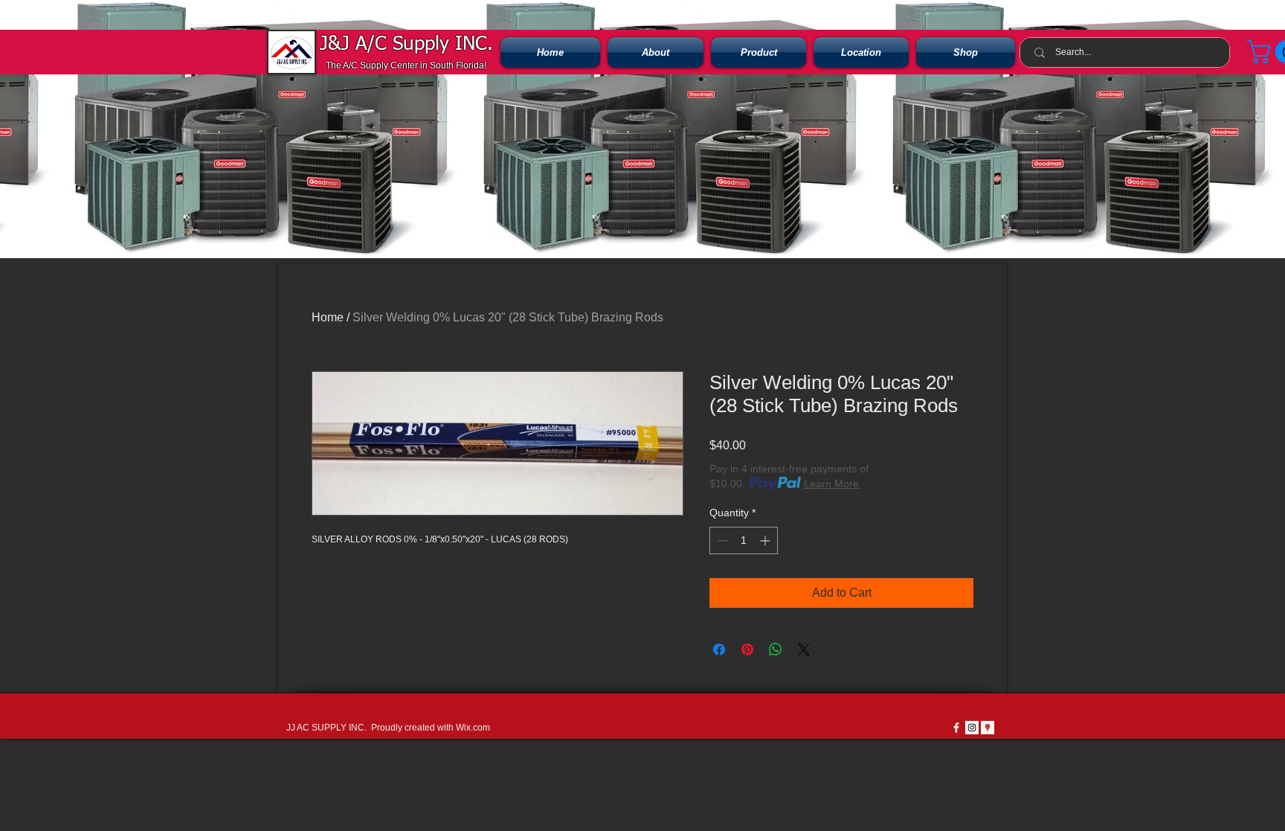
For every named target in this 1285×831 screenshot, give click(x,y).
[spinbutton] (743, 540)
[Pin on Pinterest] (747, 649)
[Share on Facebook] (719, 649)
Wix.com (473, 727)
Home (328, 317)
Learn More (831, 484)
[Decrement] (721, 540)
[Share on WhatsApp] (776, 649)
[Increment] (766, 540)
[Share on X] (804, 649)
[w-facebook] (956, 727)
